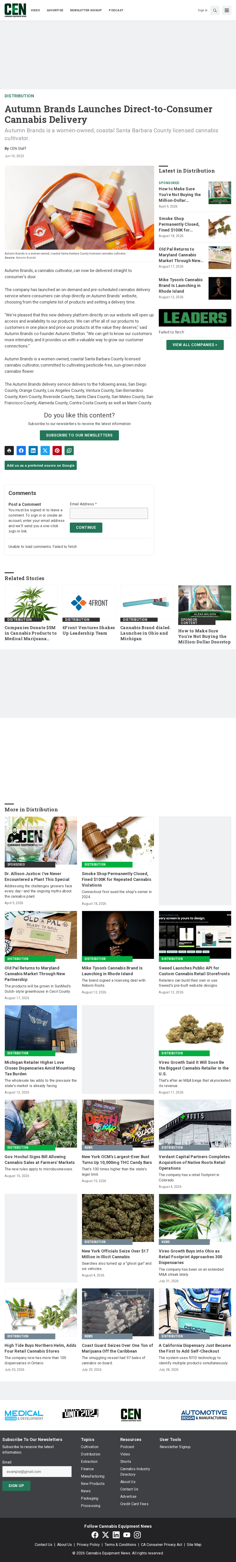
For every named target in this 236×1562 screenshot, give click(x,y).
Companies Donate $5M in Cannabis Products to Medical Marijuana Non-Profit (31, 633)
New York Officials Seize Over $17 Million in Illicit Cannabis (115, 1254)
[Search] (214, 10)
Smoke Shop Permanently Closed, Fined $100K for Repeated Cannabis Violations (179, 224)
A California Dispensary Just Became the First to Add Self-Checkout (195, 1348)
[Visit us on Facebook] (94, 1534)
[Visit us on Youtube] (126, 1534)
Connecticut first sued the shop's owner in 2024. (117, 894)
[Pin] (57, 450)
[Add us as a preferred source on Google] (69, 450)
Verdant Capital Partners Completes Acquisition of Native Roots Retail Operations (194, 1162)
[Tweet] (45, 450)
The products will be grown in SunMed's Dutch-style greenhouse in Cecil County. (38, 988)
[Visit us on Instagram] (137, 1534)
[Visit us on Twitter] (105, 1534)
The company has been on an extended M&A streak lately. (191, 1272)
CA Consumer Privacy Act (161, 1544)
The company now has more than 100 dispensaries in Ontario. (35, 1360)
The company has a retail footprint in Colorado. (189, 1177)
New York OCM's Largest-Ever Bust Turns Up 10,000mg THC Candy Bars (117, 1159)
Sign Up (16, 1486)
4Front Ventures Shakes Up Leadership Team (88, 630)
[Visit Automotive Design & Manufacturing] (204, 1414)
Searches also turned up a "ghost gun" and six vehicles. (116, 1266)
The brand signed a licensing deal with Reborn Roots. (114, 983)
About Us (64, 1544)
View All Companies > (195, 345)
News (89, 1147)
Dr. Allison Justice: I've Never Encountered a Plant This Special (37, 876)
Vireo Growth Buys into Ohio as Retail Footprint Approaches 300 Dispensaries (190, 1257)
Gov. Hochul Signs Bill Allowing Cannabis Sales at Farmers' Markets (40, 1159)
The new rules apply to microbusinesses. (39, 1169)
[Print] (9, 450)
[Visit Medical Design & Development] (23, 1414)
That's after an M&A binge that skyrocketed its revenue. (194, 1083)
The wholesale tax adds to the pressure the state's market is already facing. (41, 1083)
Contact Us (43, 1544)
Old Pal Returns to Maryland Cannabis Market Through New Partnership (179, 255)
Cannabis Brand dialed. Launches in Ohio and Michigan (145, 633)
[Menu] (226, 10)
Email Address (83, 504)
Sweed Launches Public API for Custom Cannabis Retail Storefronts (194, 971)
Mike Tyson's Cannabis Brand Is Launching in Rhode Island (181, 285)
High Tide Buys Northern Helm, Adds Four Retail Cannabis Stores (41, 1348)
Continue (86, 527)
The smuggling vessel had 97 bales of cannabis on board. (114, 1360)
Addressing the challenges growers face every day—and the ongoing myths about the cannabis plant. (38, 891)
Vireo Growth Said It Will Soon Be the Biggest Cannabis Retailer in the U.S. (194, 1068)
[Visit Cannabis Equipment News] (131, 1414)
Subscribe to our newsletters (79, 435)
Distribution (19, 95)
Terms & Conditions (120, 1544)
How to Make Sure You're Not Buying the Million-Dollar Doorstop (180, 194)
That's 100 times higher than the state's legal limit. (114, 1171)
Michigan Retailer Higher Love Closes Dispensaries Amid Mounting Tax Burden (40, 1068)
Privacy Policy (88, 1544)
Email (6, 1462)
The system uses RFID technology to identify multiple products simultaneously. (193, 1360)
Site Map (194, 1544)
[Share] (21, 450)
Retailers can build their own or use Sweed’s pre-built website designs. (188, 983)
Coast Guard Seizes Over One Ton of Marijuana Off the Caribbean (117, 1348)
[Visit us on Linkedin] (116, 1534)
